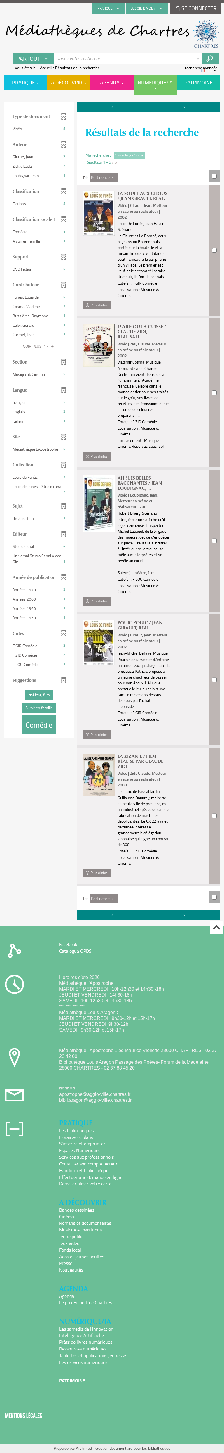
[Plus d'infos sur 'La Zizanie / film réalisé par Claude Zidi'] (99, 775)
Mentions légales (23, 1415)
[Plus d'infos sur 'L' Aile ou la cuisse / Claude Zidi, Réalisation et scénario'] (99, 345)
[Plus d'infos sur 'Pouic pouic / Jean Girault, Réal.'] (99, 642)
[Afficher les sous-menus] (118, 8)
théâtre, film (144, 572)
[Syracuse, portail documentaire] (112, 34)
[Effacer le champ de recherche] (198, 58)
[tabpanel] (112, 512)
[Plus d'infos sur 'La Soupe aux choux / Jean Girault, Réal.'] (99, 213)
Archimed (84, 1448)
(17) (36, 346)
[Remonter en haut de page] (216, 927)
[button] (39, 128)
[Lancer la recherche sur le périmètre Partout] (210, 58)
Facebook (68, 944)
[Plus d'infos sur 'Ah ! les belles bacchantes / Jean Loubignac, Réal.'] (99, 504)
